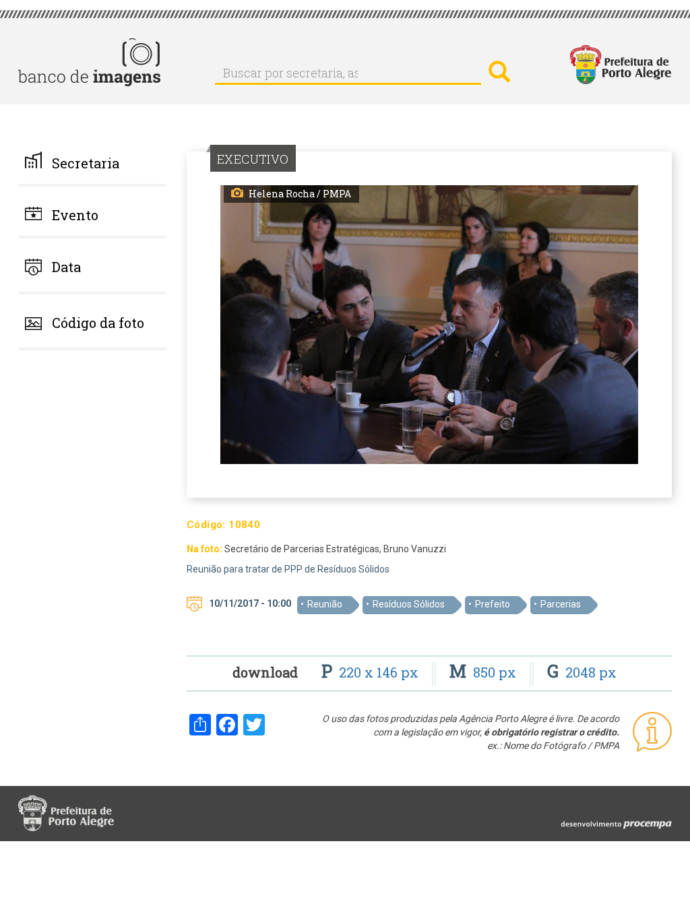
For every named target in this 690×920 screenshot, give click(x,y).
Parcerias (560, 604)
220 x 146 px (371, 672)
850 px (484, 672)
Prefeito (492, 604)
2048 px (582, 672)
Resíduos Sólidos (409, 604)
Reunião (324, 604)
